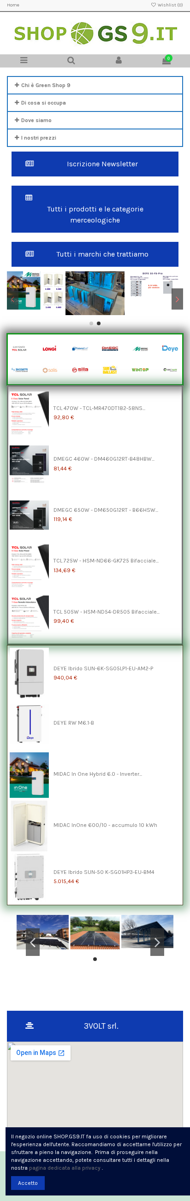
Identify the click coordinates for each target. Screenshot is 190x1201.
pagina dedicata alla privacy (65, 1168)
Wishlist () (170, 5)
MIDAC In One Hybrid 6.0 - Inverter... (97, 774)
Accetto (28, 1183)
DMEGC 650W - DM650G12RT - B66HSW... (105, 510)
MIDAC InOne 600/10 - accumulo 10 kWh (105, 825)
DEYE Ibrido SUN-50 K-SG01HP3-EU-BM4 (103, 872)
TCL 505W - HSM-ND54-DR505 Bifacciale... (106, 612)
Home (13, 5)
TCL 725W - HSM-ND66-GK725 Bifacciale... (106, 560)
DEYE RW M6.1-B (73, 723)
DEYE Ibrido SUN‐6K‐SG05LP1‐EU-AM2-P (103, 668)
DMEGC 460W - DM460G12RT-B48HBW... (103, 459)
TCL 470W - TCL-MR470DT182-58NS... (99, 408)
